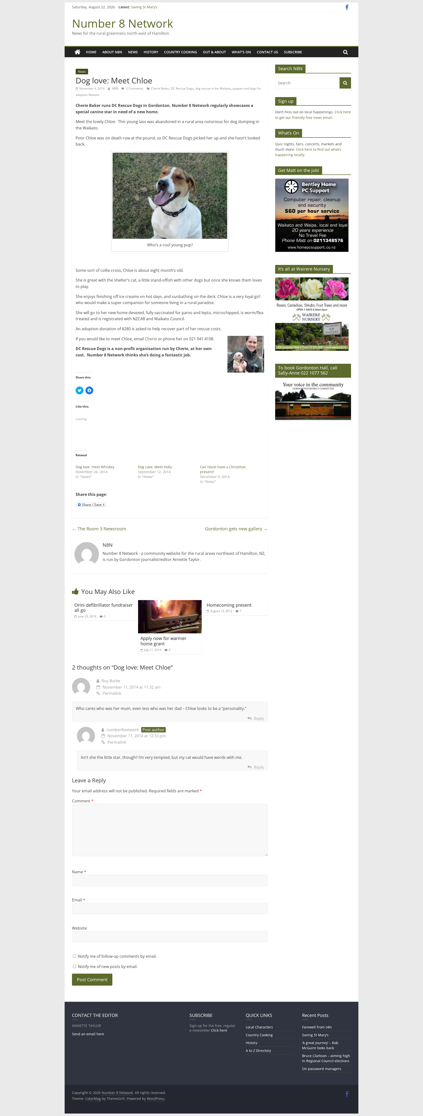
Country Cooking (180, 52)
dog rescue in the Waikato (213, 88)
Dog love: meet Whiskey (95, 467)
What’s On (241, 52)
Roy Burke (111, 680)
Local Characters (259, 1027)
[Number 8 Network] (77, 52)
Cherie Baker (160, 88)
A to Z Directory (258, 1050)
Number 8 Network (122, 23)
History (151, 52)
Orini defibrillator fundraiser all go (103, 607)
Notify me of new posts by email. (108, 966)
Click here (219, 1030)
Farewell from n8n (317, 1027)
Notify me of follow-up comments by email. (117, 956)
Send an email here (88, 1034)
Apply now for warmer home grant (163, 641)
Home (91, 52)
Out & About (214, 52)
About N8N (112, 52)
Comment (83, 801)
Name (79, 872)
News (133, 52)
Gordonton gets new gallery (236, 529)
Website (79, 928)
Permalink (112, 693)
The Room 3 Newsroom (99, 529)
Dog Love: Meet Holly (155, 467)
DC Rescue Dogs (182, 88)
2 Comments (134, 88)
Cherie (151, 339)
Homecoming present (229, 605)
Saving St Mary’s (144, 7)
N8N (115, 88)
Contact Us (267, 52)
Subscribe (293, 52)
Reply (259, 718)
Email (78, 900)
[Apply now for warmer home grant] (170, 603)
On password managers (321, 1068)
